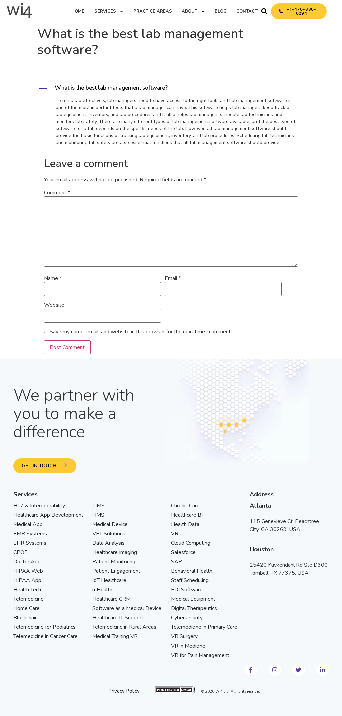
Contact (247, 11)
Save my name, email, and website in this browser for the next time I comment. (141, 331)
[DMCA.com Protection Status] (175, 692)
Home (77, 11)
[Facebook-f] (250, 670)
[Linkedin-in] (322, 670)
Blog (221, 11)
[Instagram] (275, 670)
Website (54, 305)
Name (53, 278)
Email (173, 278)
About (189, 11)
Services (105, 11)
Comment (57, 192)
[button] (264, 11)
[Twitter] (298, 670)
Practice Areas (152, 11)
